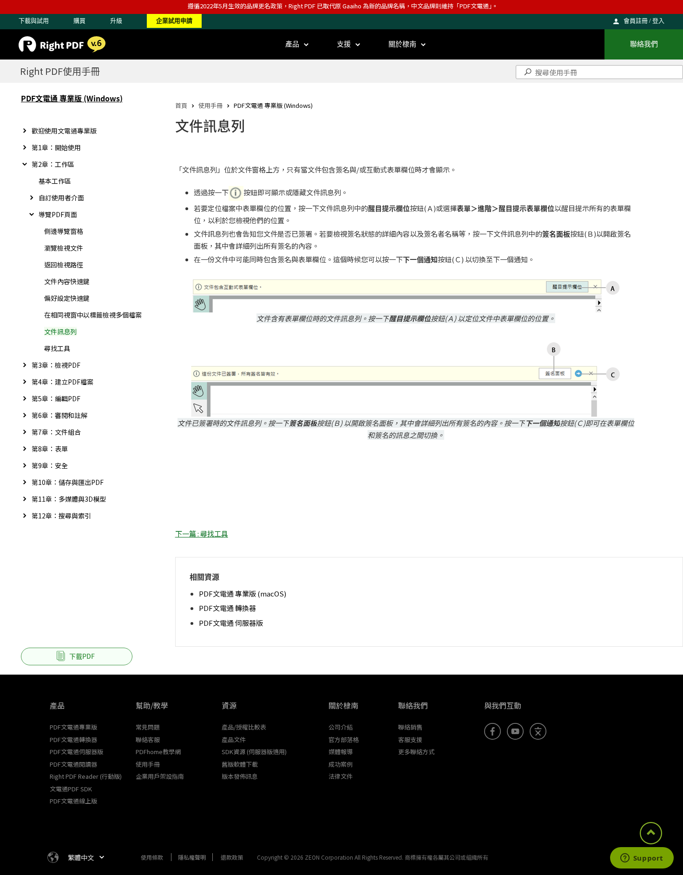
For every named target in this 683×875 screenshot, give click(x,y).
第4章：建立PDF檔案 (62, 381)
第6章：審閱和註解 (59, 415)
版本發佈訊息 (240, 776)
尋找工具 (57, 348)
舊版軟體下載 (240, 764)
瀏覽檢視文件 (63, 247)
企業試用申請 (174, 20)
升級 (116, 20)
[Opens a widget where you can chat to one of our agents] (642, 858)
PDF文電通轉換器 (73, 739)
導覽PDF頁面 (58, 214)
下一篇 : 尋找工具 (201, 533)
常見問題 (148, 727)
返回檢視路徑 (63, 264)
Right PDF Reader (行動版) (86, 776)
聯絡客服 (148, 739)
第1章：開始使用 (56, 147)
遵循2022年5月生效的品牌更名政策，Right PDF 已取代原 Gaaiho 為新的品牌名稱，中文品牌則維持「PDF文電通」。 (343, 5)
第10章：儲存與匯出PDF (68, 482)
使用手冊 (210, 105)
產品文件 (234, 739)
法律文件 (340, 776)
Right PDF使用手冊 (60, 71)
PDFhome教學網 (158, 751)
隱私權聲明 (192, 857)
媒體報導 (340, 751)
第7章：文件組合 (56, 432)
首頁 (181, 105)
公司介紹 (340, 727)
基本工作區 (55, 181)
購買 (79, 20)
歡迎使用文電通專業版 (64, 130)
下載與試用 (34, 20)
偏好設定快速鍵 (67, 298)
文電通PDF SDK (71, 788)
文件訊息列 (60, 331)
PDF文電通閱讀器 (73, 764)
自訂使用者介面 (61, 197)
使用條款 (152, 857)
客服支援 (410, 739)
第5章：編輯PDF (56, 398)
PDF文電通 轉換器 (227, 608)
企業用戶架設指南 (160, 776)
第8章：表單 (50, 448)
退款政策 (232, 857)
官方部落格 (343, 739)
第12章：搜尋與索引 (61, 515)
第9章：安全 (50, 465)
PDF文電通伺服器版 (76, 751)
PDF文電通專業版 (73, 727)
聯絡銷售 (410, 727)
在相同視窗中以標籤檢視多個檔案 (93, 314)
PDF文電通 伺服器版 (231, 623)
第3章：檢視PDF (56, 365)
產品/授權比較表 (244, 727)
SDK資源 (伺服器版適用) (254, 751)
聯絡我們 (644, 44)
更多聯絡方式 (416, 751)
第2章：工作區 (53, 164)
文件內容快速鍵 (67, 281)
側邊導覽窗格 (63, 231)
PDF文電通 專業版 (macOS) (242, 593)
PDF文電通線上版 (73, 800)
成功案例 (340, 764)
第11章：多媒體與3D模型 (69, 499)
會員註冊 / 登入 (644, 20)
